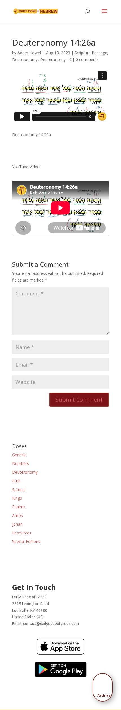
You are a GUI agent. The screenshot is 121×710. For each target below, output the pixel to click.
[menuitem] (104, 685)
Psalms (18, 506)
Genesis (19, 454)
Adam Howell (29, 52)
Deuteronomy (25, 59)
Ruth (16, 481)
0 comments (87, 59)
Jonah (17, 524)
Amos (17, 515)
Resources (21, 533)
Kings (17, 498)
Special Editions (26, 541)
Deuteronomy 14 (55, 59)
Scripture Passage (91, 52)
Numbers (20, 463)
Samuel (19, 489)
